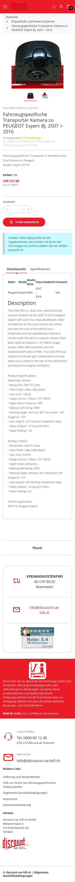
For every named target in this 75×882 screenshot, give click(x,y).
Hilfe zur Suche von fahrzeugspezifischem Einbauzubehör (29, 785)
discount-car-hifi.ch (18, 872)
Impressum (10, 799)
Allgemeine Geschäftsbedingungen (25, 793)
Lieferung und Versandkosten (21, 777)
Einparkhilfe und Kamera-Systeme (33, 21)
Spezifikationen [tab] (40, 269)
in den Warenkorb (27, 222)
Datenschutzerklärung (17, 805)
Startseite (12, 17)
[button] (54, 6)
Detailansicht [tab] (16, 269)
